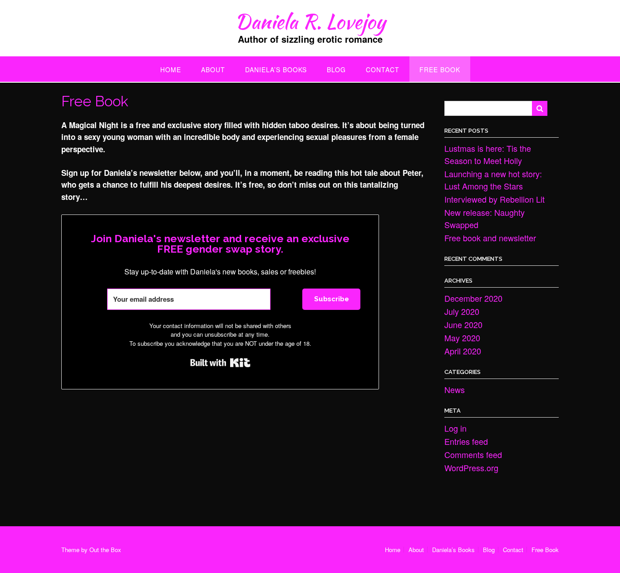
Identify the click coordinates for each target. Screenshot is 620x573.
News (454, 389)
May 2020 (462, 338)
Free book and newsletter (490, 238)
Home (170, 69)
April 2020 (462, 351)
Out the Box (105, 549)
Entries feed (466, 441)
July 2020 (461, 311)
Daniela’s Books (276, 69)
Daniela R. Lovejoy (310, 21)
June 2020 (463, 324)
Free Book (439, 69)
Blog (336, 69)
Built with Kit (220, 362)
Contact (382, 69)
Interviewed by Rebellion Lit (494, 199)
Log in (455, 428)
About (213, 69)
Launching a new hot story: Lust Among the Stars (493, 180)
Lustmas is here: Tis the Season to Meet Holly (487, 154)
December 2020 (473, 298)
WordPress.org (471, 467)
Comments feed (473, 454)
